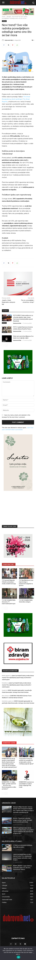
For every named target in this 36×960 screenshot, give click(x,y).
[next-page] (6, 345)
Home (3, 16)
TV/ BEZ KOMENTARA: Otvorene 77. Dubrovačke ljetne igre (9, 601)
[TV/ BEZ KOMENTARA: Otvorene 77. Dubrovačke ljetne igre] (9, 593)
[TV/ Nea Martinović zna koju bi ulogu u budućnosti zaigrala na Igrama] (26, 573)
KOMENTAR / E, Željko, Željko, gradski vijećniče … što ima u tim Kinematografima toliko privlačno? (9, 785)
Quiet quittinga (17, 99)
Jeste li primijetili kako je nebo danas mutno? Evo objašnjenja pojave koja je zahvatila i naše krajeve (18, 677)
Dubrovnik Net (9, 40)
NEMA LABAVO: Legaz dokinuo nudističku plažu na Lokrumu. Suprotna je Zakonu (22, 867)
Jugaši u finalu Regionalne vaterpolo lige (8, 302)
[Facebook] (4, 45)
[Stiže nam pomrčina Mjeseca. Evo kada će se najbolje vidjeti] (7, 338)
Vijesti (3, 341)
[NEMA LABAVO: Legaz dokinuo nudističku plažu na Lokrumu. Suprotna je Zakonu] (7, 868)
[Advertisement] (18, 505)
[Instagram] (15, 944)
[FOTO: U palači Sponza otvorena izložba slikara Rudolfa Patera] (7, 329)
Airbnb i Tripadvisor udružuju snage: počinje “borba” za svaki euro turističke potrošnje (22, 820)
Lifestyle (9, 16)
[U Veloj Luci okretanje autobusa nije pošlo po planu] (7, 847)
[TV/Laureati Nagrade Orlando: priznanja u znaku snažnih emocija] (9, 573)
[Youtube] (25, 944)
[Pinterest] (13, 45)
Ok (18, 957)
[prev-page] (3, 345)
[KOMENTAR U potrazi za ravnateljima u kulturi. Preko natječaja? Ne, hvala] (26, 775)
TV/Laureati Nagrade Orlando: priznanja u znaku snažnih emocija (9, 582)
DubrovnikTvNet (6, 578)
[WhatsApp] (17, 45)
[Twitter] (8, 45)
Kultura (4, 323)
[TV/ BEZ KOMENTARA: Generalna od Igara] (26, 593)
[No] (34, 953)
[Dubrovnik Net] (3, 40)
